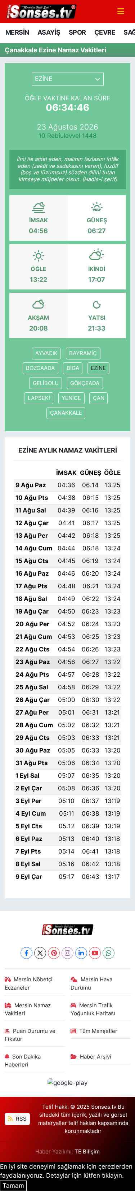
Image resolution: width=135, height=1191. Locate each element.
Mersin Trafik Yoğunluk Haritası (93, 1009)
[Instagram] (67, 953)
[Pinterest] (54, 953)
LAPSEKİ (39, 398)
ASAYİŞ (48, 32)
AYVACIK (46, 353)
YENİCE (71, 398)
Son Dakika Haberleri (23, 1060)
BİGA (73, 368)
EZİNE (98, 368)
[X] (40, 953)
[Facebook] (26, 953)
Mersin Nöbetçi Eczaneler (29, 983)
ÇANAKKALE (66, 413)
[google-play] (67, 1084)
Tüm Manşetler (98, 1031)
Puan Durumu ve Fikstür (30, 1035)
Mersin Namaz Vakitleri (28, 1009)
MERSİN (17, 32)
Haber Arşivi (95, 1056)
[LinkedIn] (81, 953)
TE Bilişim (87, 1151)
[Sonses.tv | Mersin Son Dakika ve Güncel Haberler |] (41, 10)
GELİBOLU (46, 383)
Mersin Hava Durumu (91, 983)
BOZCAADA (40, 368)
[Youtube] (95, 953)
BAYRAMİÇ (83, 353)
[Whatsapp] (108, 953)
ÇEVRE (104, 32)
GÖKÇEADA (84, 383)
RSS (20, 1119)
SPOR (77, 32)
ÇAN (98, 398)
